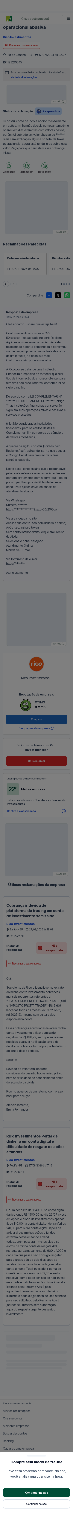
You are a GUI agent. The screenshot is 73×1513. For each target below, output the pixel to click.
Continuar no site (36, 1503)
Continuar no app (36, 1492)
